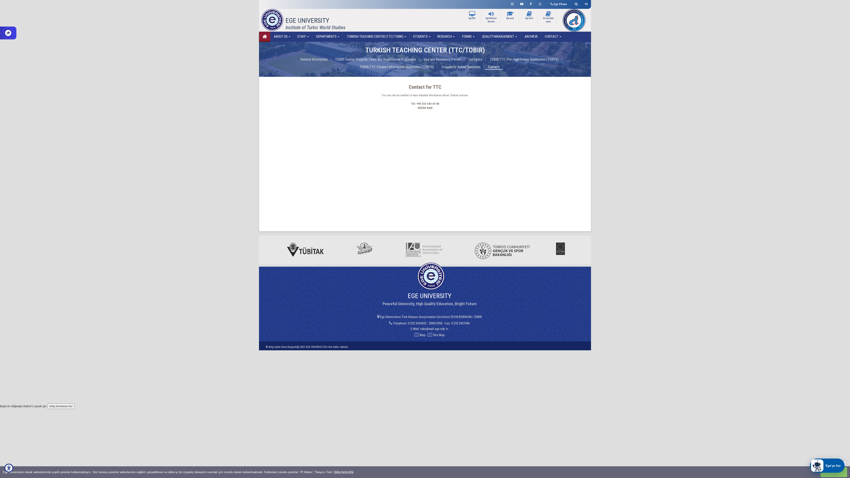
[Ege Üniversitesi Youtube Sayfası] (522, 3)
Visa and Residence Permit (442, 59)
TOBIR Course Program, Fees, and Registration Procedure (375, 59)
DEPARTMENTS (326, 37)
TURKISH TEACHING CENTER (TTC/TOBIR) (375, 37)
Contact (493, 67)
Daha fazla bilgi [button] (344, 472)
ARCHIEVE (531, 37)
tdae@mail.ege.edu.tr (434, 329)
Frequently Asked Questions (461, 67)
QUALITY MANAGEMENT (498, 37)
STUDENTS (420, 37)
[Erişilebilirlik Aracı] (8, 468)
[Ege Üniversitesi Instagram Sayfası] (512, 3)
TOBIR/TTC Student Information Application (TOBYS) (396, 67)
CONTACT (552, 37)
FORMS (467, 37)
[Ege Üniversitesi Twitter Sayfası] (541, 3)
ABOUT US (281, 37)
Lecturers (475, 59)
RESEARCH (444, 37)
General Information (314, 59)
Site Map (438, 335)
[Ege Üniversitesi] (575, 3)
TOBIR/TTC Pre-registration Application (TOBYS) (524, 59)
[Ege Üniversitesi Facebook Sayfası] (531, 3)
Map (422, 335)
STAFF (302, 37)
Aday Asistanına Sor (61, 406)
